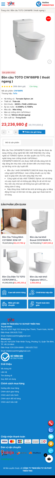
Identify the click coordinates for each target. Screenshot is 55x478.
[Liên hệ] (51, 444)
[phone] (51, 423)
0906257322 (48, 5)
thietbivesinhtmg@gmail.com (18, 336)
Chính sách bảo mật (9, 402)
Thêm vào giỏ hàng (32, 132)
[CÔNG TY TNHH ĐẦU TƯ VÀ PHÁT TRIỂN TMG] (11, 3)
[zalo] (51, 430)
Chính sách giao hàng (10, 391)
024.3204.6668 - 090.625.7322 (23, 347)
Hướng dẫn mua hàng (10, 388)
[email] (51, 437)
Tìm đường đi (6, 375)
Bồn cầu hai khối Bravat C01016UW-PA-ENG (41, 240)
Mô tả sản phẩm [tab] (12, 142)
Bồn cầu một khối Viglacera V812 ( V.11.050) (38, 279)
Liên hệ (4, 372)
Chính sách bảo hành (9, 395)
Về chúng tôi (6, 368)
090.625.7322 (16, 332)
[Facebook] (51, 451)
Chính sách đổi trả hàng (11, 398)
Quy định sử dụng (8, 379)
